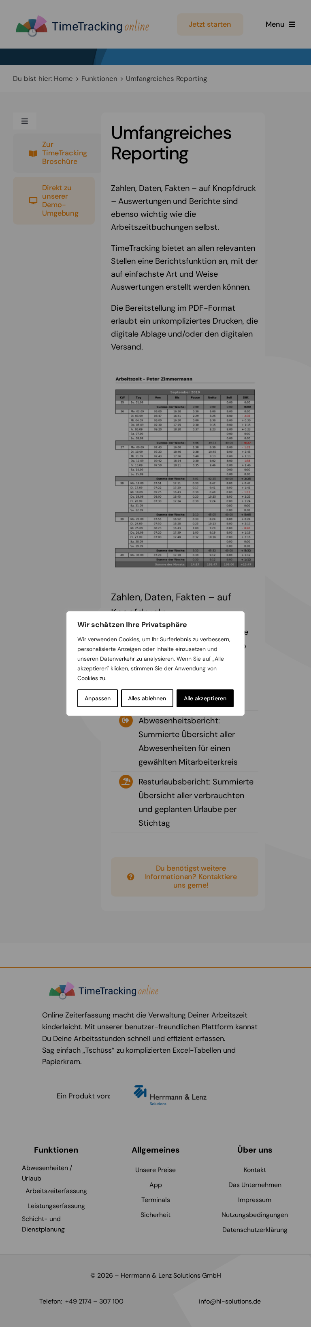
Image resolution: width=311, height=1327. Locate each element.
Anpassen (98, 698)
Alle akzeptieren (205, 698)
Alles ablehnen (147, 698)
